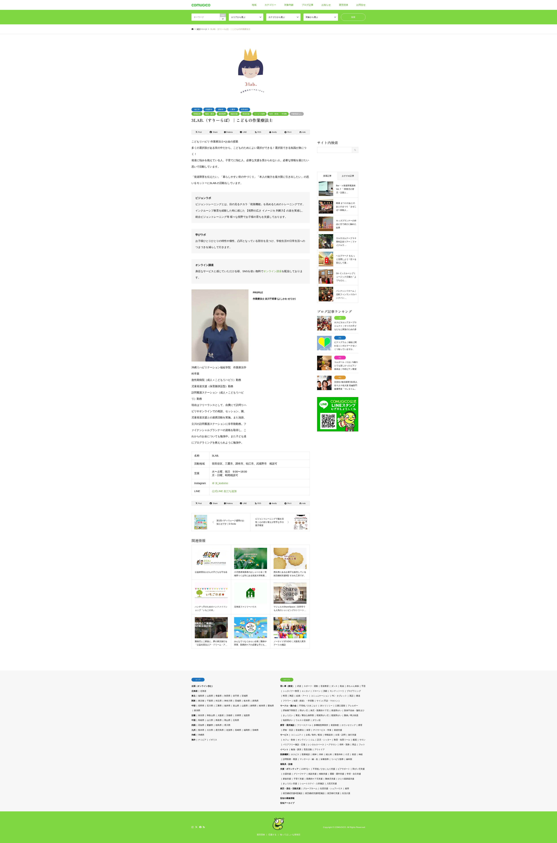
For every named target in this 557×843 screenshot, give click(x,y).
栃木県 (247, 701)
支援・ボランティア (289, 769)
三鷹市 (232, 110)
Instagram (192, 827)
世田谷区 (244, 110)
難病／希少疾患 (351, 715)
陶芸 (292, 696)
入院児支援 (332, 783)
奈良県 (201, 715)
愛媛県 (210, 725)
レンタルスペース (316, 744)
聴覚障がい (336, 715)
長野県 (201, 705)
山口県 (210, 720)
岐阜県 (262, 705)
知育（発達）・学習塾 (278, 114)
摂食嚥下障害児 (290, 710)
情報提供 (196, 114)
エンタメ (306, 691)
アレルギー (353, 705)
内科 (321, 754)
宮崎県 (255, 730)
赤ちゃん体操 (353, 686)
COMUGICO (340, 827)
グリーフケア (300, 774)
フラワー (287, 701)
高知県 (201, 725)
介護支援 (287, 774)
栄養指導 (325, 759)
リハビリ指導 (259, 114)
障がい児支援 (358, 769)
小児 (347, 754)
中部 (193, 705)
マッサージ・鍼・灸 (309, 759)
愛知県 (271, 705)
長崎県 (238, 730)
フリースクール (304, 725)
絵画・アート (302, 696)
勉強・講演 (209, 114)
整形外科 (338, 754)
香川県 (227, 725)
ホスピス (295, 754)
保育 (308, 730)
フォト (362, 744)
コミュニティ (297, 735)
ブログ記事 (307, 5)
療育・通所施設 (287, 725)
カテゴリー (270, 5)
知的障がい (288, 720)
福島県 (201, 696)
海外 (193, 740)
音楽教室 (325, 686)
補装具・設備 (286, 764)
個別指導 (222, 114)
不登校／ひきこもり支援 (324, 769)
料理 (285, 696)
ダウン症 (316, 720)
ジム (312, 740)
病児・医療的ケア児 (319, 710)
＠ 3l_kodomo (220, 483)
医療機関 (284, 754)
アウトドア (319, 749)
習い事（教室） (287, 686)
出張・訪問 (340, 735)
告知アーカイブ (287, 803)
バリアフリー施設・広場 (294, 744)
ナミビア (202, 740)
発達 (354, 754)
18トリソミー (326, 705)
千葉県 (210, 701)
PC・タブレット (339, 696)
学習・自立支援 (354, 774)
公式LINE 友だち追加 (224, 491)
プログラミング (354, 691)
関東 (193, 701)
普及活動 (308, 749)
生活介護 (346, 793)
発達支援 (246, 114)
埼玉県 (219, 701)
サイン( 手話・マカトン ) (328, 701)
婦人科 (329, 754)
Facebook (200, 827)
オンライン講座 (272, 271)
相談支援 (234, 114)
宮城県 (245, 696)
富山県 (236, 705)
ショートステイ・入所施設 (312, 783)
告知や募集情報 (287, 798)
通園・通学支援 (337, 774)
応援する (272, 834)
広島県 (236, 720)
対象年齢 (289, 5)
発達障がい (336, 710)
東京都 (201, 701)
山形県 (210, 696)
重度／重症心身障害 (305, 715)
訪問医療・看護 (290, 759)
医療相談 (306, 754)
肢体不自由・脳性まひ (354, 710)
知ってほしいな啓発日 (290, 834)
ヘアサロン (332, 744)
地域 (254, 5)
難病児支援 (330, 779)
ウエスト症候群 (303, 720)
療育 (360, 725)
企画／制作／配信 (314, 735)
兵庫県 (238, 715)
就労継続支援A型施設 (292, 793)
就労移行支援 (333, 793)
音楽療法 (300, 730)
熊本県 (201, 730)
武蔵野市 (208, 110)
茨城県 (238, 701)
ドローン (316, 691)
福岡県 (247, 730)
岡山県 (227, 720)
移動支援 (323, 774)
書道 (358, 696)
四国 (193, 725)
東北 (193, 696)
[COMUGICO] (200, 5)
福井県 (227, 705)
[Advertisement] (337, 90)
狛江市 (197, 110)
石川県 (210, 705)
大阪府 (221, 715)
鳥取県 (219, 720)
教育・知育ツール (342, 740)
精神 (314, 754)
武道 (299, 686)
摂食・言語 (288, 730)
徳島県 (219, 725)
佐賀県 (229, 730)
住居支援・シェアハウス (331, 788)
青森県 (219, 696)
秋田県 (227, 696)
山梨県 (245, 705)
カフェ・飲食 (289, 740)
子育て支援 (299, 779)
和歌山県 (211, 715)
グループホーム (310, 788)
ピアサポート (344, 769)
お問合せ (361, 5)
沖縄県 (201, 735)
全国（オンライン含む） (202, 686)
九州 (193, 730)
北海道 (194, 691)
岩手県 (236, 696)
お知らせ (326, 5)
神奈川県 (228, 701)
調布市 (220, 110)
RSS (204, 827)
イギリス (213, 740)
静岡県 (253, 705)
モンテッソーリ (337, 691)
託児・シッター (324, 740)
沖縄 (193, 735)
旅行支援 (352, 735)
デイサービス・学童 (322, 730)
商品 (354, 744)
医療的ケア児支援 (314, 779)
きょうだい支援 (290, 783)
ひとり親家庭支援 (346, 779)
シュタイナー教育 (291, 691)
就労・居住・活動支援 (290, 788)
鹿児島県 (220, 730)
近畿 (193, 715)
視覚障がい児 (323, 715)
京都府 (229, 715)
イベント (284, 749)
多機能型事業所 (321, 725)
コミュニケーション (320, 696)
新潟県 (197, 710)
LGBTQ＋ (305, 769)
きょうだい (288, 715)
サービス (284, 735)
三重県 (219, 705)
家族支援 (287, 779)
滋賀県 (247, 715)
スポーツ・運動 (311, 686)
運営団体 (343, 5)
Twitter (196, 827)
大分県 (210, 730)
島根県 (201, 720)
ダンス (334, 686)
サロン (362, 740)
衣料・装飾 (344, 744)
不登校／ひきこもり (308, 705)
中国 (193, 720)
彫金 (342, 686)
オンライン (303, 740)
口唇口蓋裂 (340, 705)
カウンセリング (348, 725)
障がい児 (304, 710)
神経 (361, 754)
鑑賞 (355, 740)
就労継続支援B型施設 (315, 793)
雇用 (347, 788)
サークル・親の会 (288, 705)
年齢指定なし (296, 114)
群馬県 (255, 701)
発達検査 (335, 725)
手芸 (363, 686)
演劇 (325, 691)
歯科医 (349, 759)
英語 (351, 696)
